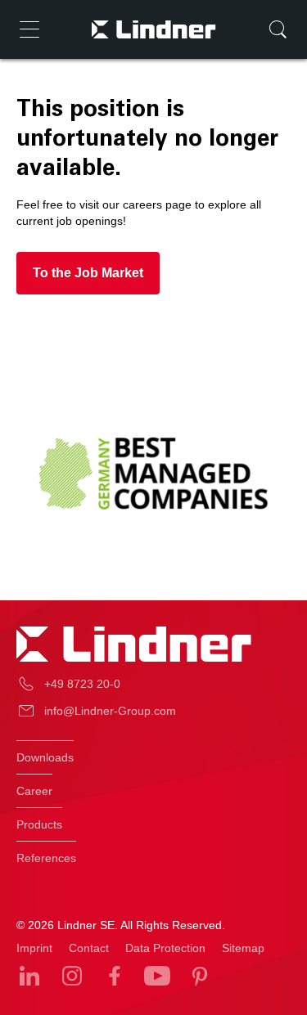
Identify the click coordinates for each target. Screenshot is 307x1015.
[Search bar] (277, 29)
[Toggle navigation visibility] (29, 29)
